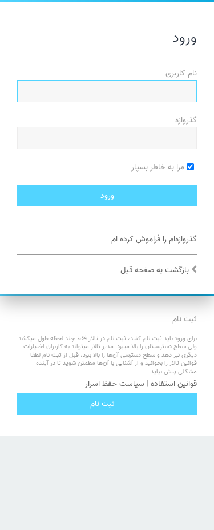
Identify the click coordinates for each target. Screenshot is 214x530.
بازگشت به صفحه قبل (154, 270)
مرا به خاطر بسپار (159, 167)
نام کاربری (181, 73)
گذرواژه (186, 120)
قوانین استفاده (174, 384)
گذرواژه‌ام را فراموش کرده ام (154, 239)
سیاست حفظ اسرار (114, 384)
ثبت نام (102, 404)
